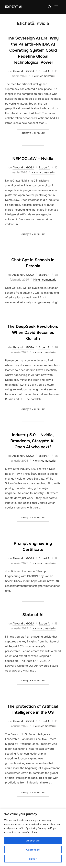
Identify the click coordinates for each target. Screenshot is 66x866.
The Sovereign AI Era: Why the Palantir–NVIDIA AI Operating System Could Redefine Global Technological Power (33, 50)
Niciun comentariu (42, 76)
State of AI (32, 614)
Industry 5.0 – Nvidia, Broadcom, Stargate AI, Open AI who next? (33, 440)
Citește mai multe (35, 133)
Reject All (33, 858)
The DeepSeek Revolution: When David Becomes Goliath (32, 332)
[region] (33, 837)
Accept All (33, 840)
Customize (33, 849)
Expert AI (13, 7)
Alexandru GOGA (23, 71)
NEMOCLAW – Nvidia (32, 158)
